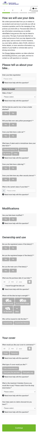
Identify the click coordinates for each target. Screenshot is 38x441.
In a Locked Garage (22, 303)
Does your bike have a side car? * (13, 132)
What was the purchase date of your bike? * (17, 278)
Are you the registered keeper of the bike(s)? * (18, 255)
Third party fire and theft (12, 372)
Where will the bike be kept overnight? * (15, 296)
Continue (19, 428)
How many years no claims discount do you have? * (17, 403)
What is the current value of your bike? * (15, 187)
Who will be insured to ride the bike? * (15, 319)
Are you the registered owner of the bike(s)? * (17, 244)
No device (7, 154)
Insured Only (8, 323)
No (13, 113)
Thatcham (23, 149)
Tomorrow (14, 353)
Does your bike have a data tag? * (13, 164)
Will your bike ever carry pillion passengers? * (17, 121)
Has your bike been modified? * (13, 215)
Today (6, 353)
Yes (5, 113)
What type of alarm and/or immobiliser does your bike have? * (19, 144)
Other (15, 154)
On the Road (8, 312)
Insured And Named (21, 323)
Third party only (28, 372)
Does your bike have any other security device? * (18, 175)
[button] (16, 83)
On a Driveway (8, 303)
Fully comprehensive (11, 368)
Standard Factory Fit (10, 149)
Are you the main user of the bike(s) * (15, 267)
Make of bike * (7, 93)
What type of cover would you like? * (14, 364)
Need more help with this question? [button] (17, 289)
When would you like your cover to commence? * (18, 345)
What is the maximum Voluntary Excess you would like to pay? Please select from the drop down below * (18, 385)
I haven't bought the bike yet (14, 286)
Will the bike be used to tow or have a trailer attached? (17, 108)
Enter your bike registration (11, 75)
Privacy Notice (10, 53)
